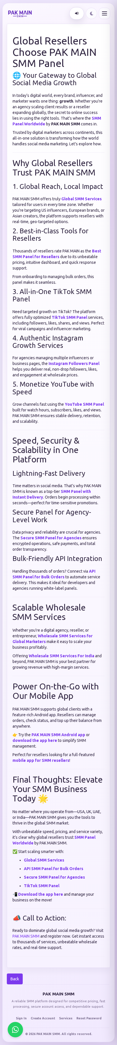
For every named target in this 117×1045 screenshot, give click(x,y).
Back (15, 979)
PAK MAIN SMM (25, 936)
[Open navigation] (104, 13)
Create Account (43, 1018)
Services (65, 1018)
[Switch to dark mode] (91, 13)
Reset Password (88, 1018)
